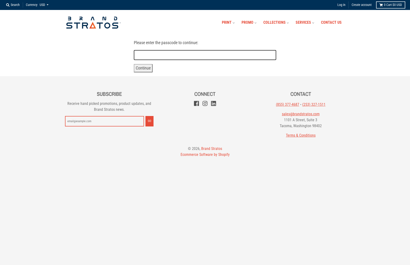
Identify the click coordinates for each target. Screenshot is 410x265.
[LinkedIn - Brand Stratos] (213, 103)
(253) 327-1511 (314, 104)
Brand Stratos (211, 148)
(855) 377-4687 (287, 104)
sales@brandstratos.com (301, 114)
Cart (393, 5)
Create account (362, 5)
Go (149, 121)
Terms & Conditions (301, 135)
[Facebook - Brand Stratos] (196, 103)
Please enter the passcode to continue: (166, 42)
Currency (31, 5)
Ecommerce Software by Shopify (205, 154)
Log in (341, 5)
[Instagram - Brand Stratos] (205, 103)
